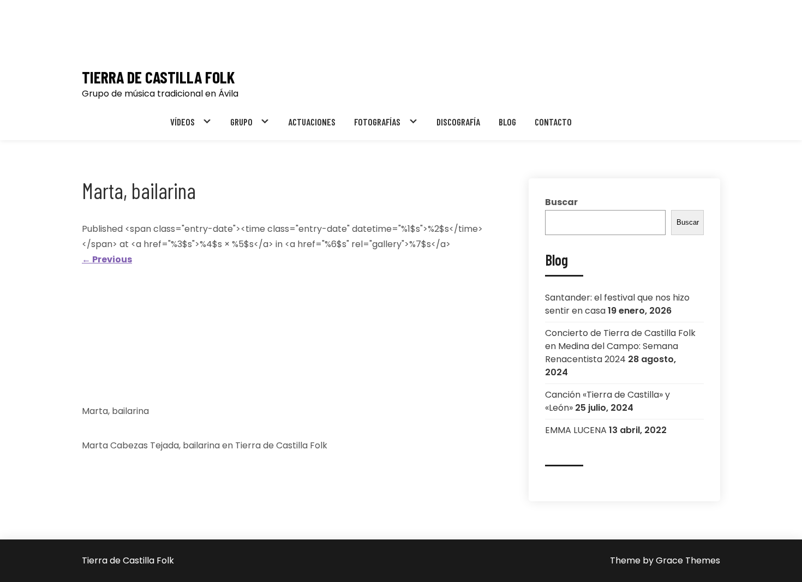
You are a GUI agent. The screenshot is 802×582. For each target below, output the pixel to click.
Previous (107, 259)
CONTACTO (553, 121)
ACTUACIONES (312, 121)
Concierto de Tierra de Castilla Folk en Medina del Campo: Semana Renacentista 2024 (620, 346)
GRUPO (241, 121)
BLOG (507, 121)
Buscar (561, 202)
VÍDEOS (182, 121)
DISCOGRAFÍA (458, 121)
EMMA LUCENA (576, 430)
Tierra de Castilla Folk (158, 77)
